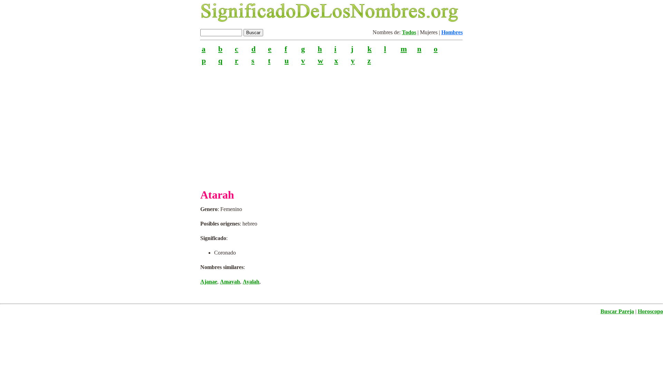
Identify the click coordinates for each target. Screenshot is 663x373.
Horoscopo (650, 311)
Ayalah (251, 282)
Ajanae (208, 282)
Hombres (452, 32)
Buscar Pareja (617, 311)
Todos (409, 32)
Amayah (230, 282)
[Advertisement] (331, 124)
